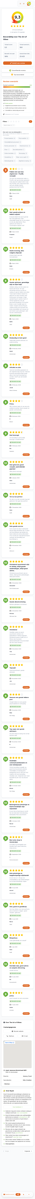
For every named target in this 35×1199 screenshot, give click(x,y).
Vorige (7, 1151)
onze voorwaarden (21, 1112)
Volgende (27, 1151)
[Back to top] (29, 1194)
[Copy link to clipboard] (20, 4)
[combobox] (9, 125)
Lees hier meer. (17, 1137)
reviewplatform (22, 1117)
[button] (17, 1143)
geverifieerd (19, 1132)
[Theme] (24, 1194)
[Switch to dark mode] (23, 4)
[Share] (18, 1194)
